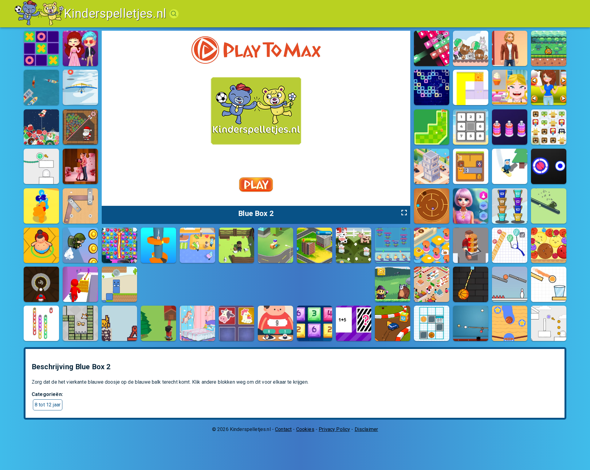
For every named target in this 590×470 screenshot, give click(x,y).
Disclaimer (366, 429)
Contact (283, 429)
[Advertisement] (252, 280)
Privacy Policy (334, 429)
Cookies (305, 429)
